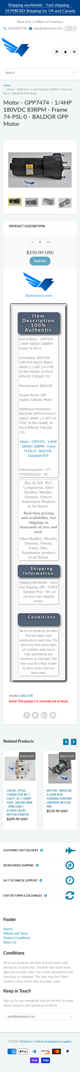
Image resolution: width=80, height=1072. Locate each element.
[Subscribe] (71, 1016)
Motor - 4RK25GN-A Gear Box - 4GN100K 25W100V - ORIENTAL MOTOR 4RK (60, 798)
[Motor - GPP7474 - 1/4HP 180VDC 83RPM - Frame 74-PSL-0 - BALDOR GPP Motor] (40, 170)
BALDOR (26, 695)
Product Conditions (16, 938)
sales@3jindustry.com (48, 28)
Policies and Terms (15, 933)
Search (8, 929)
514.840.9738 (17, 28)
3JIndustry (26, 1041)
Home (6, 85)
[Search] (73, 72)
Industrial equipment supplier (53, 1041)
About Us (9, 942)
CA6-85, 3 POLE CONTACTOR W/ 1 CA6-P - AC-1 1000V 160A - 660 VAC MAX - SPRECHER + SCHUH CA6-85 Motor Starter (19, 802)
